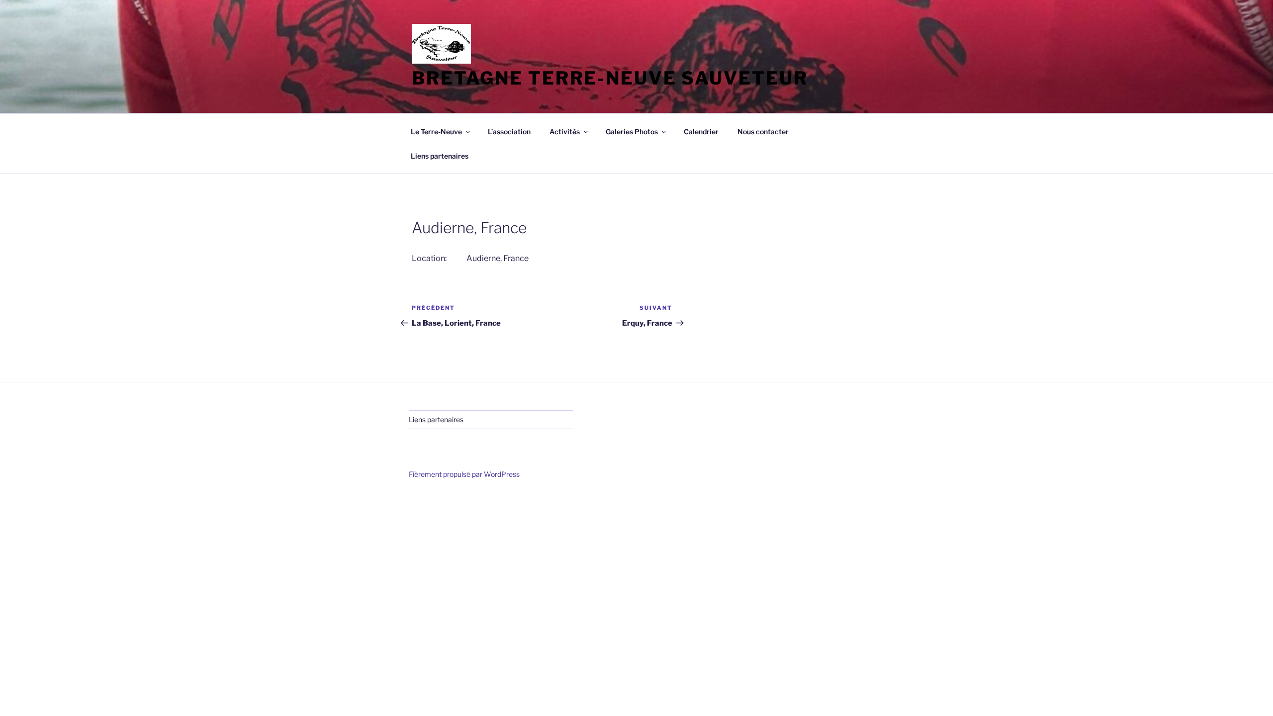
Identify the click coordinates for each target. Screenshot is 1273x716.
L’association (509, 131)
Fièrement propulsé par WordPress (464, 474)
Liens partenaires (439, 156)
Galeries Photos (632, 131)
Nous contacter (763, 131)
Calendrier (701, 131)
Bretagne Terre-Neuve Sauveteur (610, 78)
